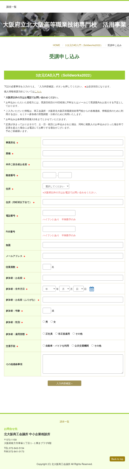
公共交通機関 (81, 345)
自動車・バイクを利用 (57, 345)
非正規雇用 (63, 333)
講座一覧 (11, 7)
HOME (56, 45)
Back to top (117, 459)
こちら (38, 91)
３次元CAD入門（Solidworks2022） (84, 45)
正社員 (49, 333)
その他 (78, 333)
